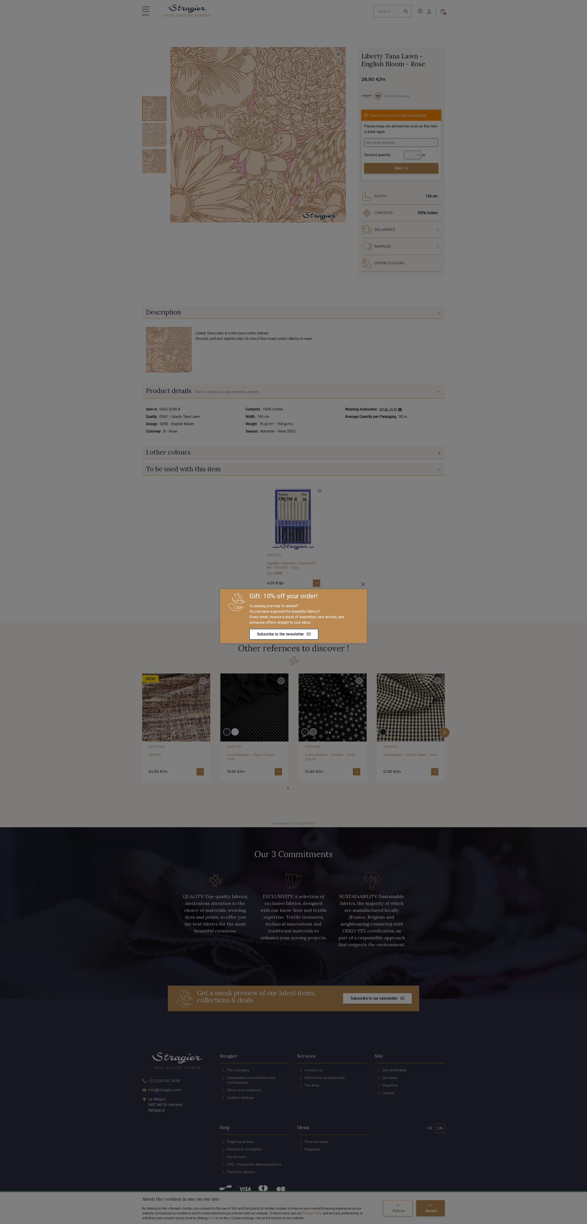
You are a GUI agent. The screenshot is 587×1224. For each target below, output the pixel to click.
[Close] (363, 584)
